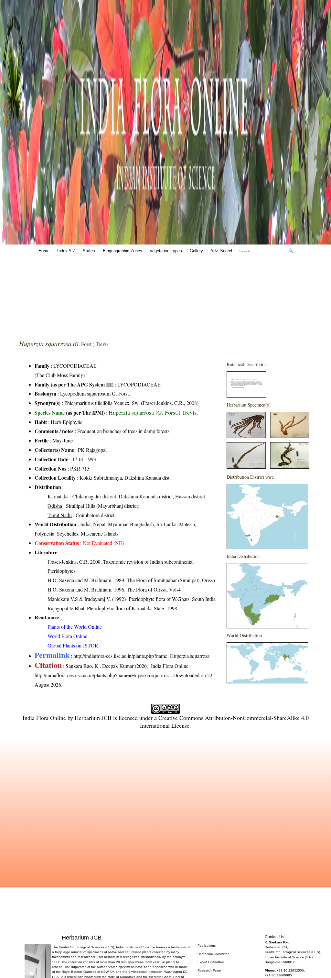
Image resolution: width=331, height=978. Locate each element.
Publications (207, 945)
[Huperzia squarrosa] (246, 395)
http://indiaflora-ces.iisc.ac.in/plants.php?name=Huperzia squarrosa (141, 655)
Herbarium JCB (93, 718)
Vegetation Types (166, 250)
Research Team (209, 970)
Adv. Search (221, 250)
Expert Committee (211, 962)
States (89, 250)
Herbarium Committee (214, 954)
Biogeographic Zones (122, 250)
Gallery (196, 250)
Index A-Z (66, 250)
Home (43, 250)
